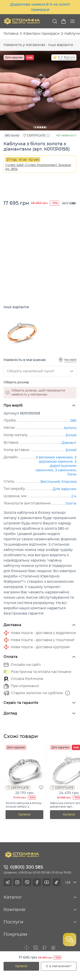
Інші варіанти (60, 45)
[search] (55, 21)
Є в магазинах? (58, 966)
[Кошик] (63, 21)
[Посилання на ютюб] (47, 882)
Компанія (14, 909)
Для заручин (64, 489)
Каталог (13, 897)
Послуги (13, 922)
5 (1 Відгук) (66, 57)
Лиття (70, 503)
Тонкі (71, 474)
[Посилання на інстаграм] (17, 882)
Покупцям (15, 934)
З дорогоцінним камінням (56, 466)
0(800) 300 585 (26, 867)
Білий (71, 435)
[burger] (72, 21)
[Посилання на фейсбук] (37, 882)
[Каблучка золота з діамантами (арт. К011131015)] (22, 331)
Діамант (69, 443)
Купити (21, 966)
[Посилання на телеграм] (8, 882)
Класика (68, 481)
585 (73, 420)
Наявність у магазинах (24, 45)
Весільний (50, 481)
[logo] (22, 21)
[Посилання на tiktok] (56, 882)
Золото (70, 428)
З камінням (65, 470)
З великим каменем (54, 457)
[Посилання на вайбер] (27, 882)
